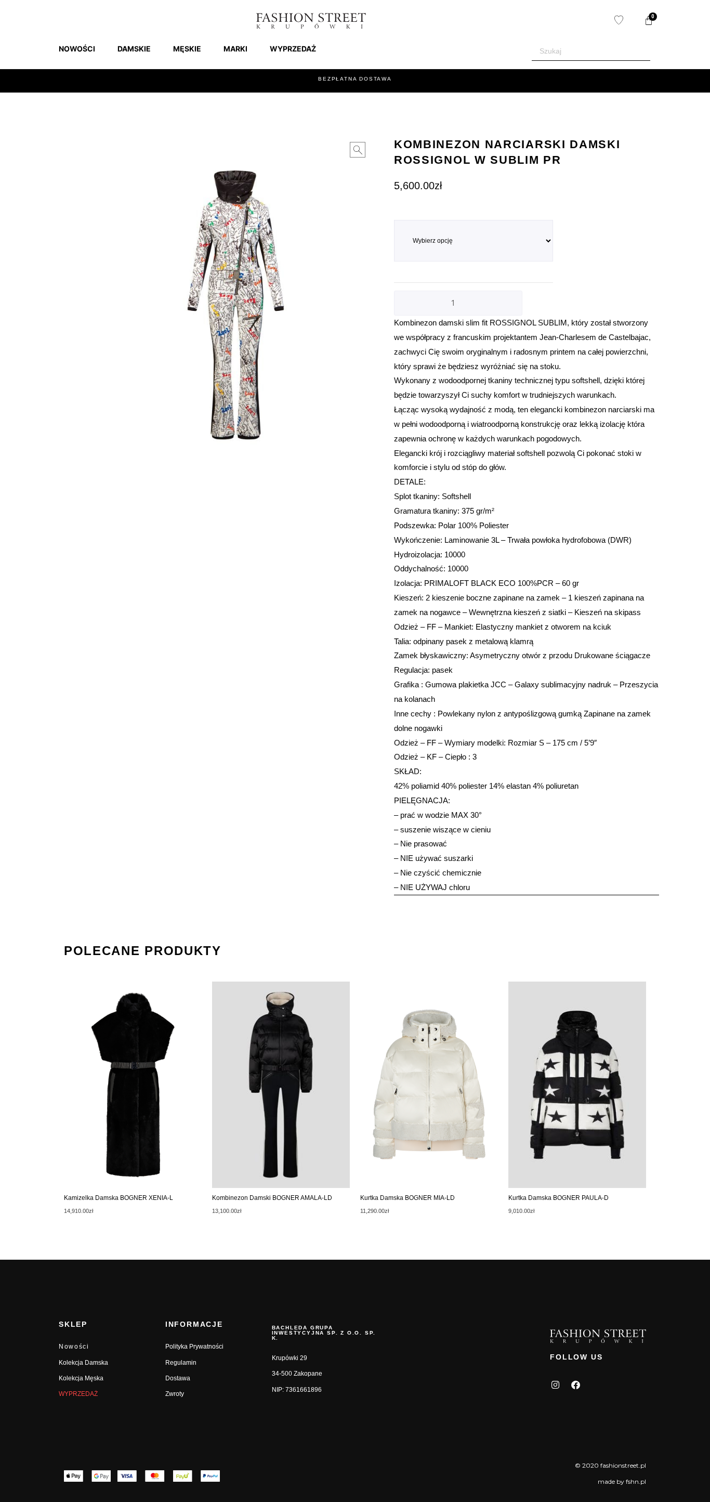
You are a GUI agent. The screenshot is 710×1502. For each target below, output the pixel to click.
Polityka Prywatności (194, 1346)
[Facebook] (575, 1385)
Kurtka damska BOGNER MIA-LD (407, 1197)
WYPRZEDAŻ (78, 1393)
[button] (83, 49)
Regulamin (180, 1362)
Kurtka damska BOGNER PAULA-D (558, 1197)
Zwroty (174, 1393)
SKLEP (73, 1324)
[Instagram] (555, 1385)
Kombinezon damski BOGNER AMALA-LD (272, 1197)
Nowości (74, 1346)
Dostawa (177, 1378)
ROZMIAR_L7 (414, 214)
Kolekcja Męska (81, 1378)
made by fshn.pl (622, 1481)
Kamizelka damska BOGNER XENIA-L (118, 1197)
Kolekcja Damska (83, 1362)
